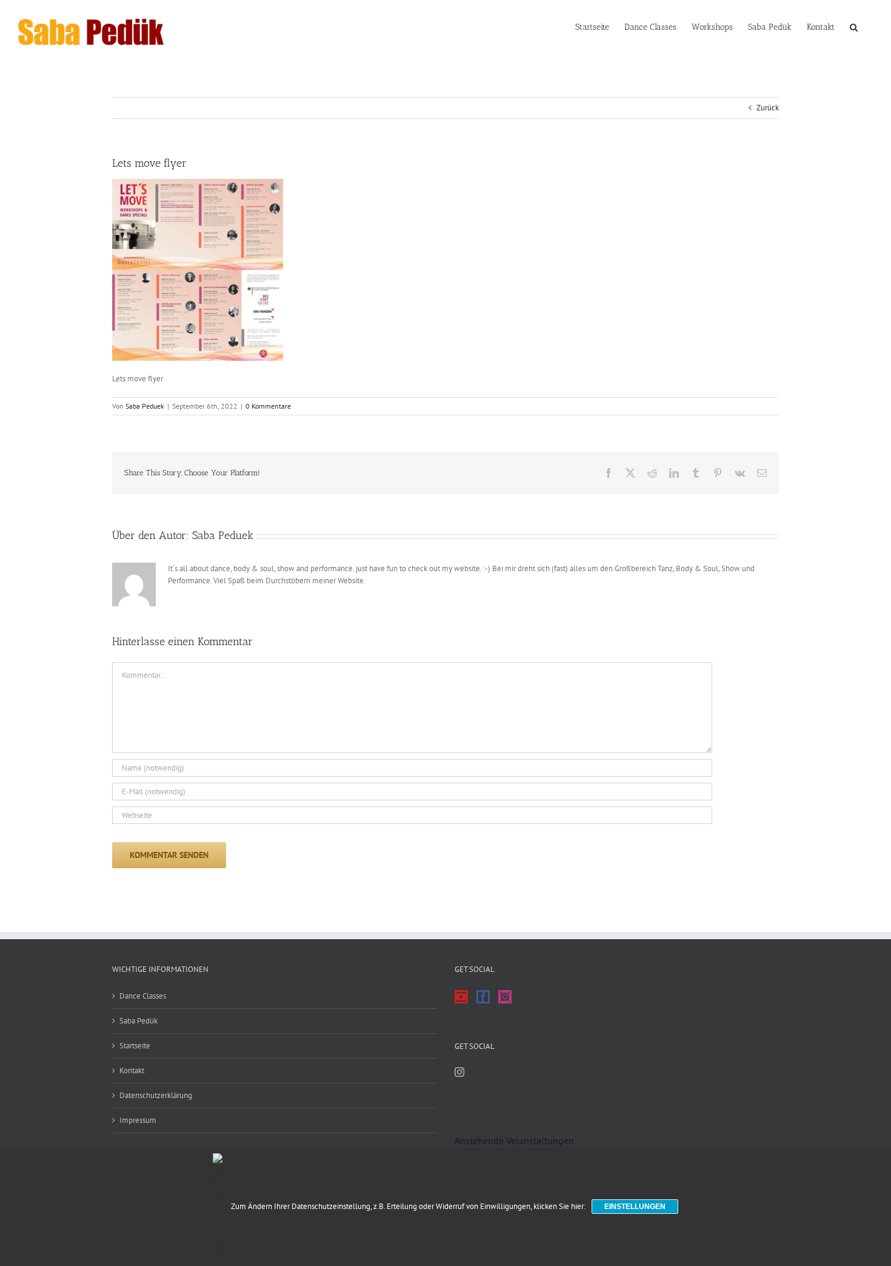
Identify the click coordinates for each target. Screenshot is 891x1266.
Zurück (767, 107)
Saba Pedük (138, 1021)
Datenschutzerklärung (155, 1095)
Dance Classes (142, 996)
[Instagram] (505, 996)
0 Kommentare (268, 405)
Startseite (134, 1045)
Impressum (137, 1120)
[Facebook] (483, 996)
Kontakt (131, 1070)
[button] (854, 26)
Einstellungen (635, 1206)
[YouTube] (461, 996)
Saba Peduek (144, 405)
